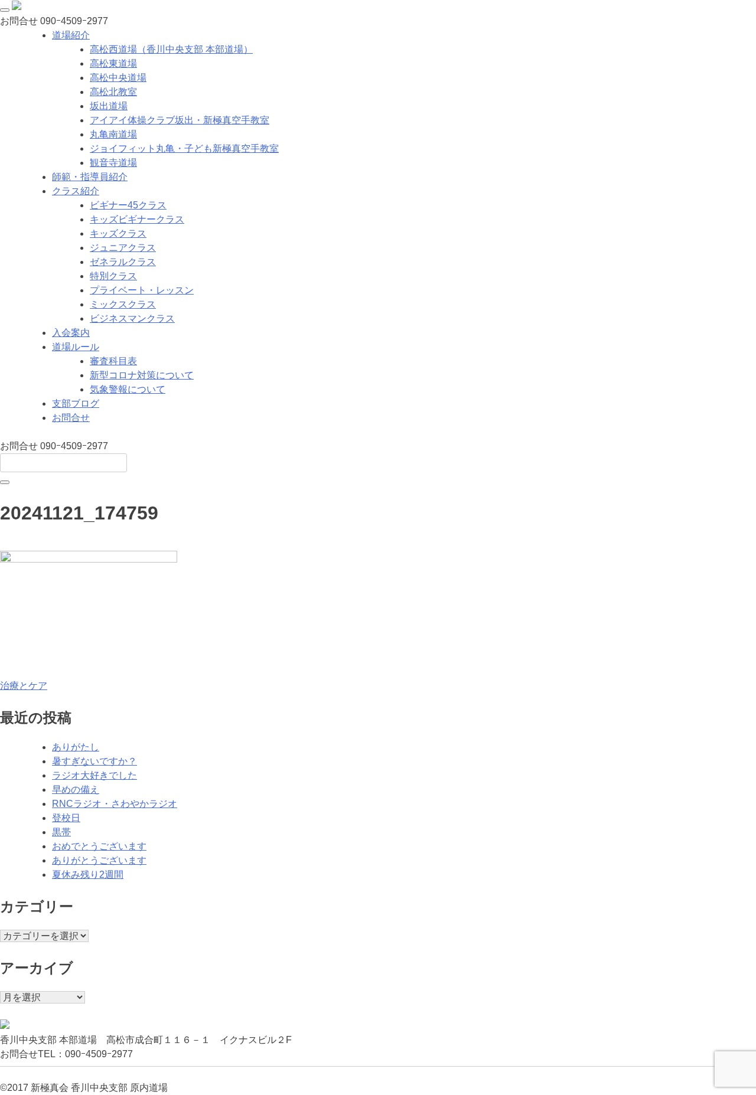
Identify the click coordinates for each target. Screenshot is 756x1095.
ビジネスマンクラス (132, 318)
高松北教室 (113, 92)
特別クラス (113, 276)
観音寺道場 (113, 163)
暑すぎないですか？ (94, 761)
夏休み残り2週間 (87, 875)
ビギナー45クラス (128, 205)
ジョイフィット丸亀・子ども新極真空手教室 (184, 148)
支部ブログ (75, 403)
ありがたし (75, 747)
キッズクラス (118, 233)
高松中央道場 (118, 78)
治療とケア (23, 686)
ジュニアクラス (123, 248)
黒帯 (61, 832)
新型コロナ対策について (142, 375)
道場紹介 (71, 35)
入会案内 (71, 333)
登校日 (66, 818)
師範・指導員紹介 (90, 177)
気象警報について (127, 389)
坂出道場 (109, 106)
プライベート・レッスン (142, 290)
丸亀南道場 (113, 134)
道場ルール (75, 347)
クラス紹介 (75, 191)
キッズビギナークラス (137, 219)
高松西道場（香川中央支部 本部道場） (171, 49)
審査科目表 (113, 361)
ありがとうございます (99, 860)
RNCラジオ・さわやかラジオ (114, 804)
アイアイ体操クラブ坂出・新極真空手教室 (179, 120)
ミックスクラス (123, 304)
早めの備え (75, 790)
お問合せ (71, 418)
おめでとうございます (99, 846)
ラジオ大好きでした (94, 775)
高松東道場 (113, 63)
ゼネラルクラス (123, 262)
